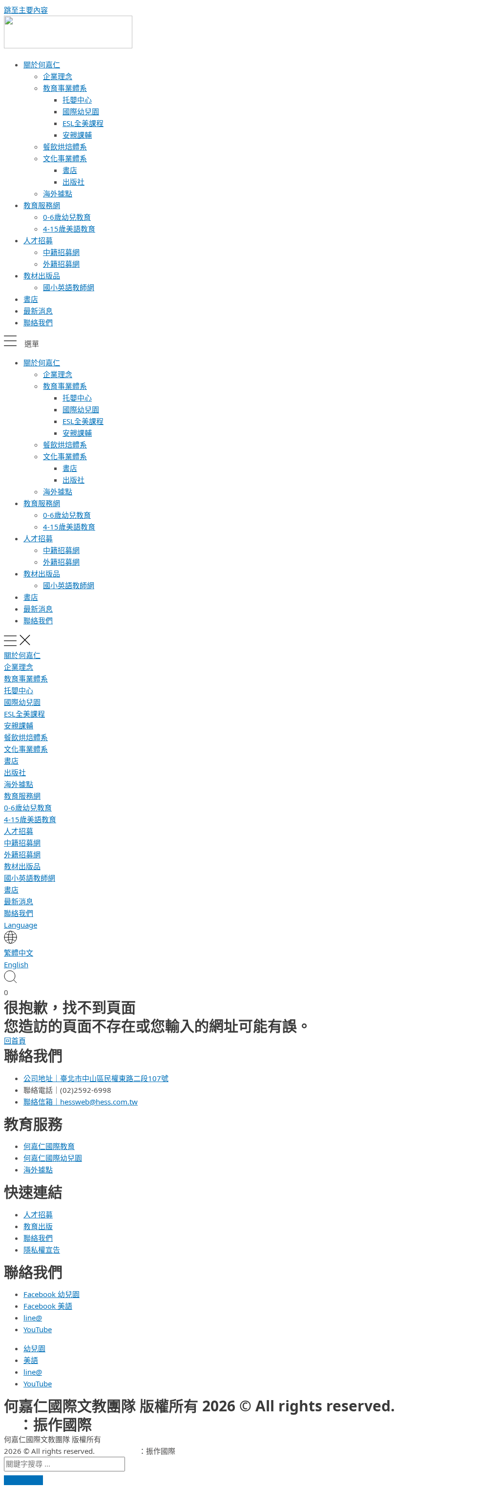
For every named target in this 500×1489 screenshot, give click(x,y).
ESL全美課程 (83, 123)
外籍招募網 (61, 264)
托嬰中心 (77, 100)
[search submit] (23, 1480)
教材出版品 (41, 275)
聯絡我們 (38, 322)
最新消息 (38, 311)
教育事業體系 (65, 88)
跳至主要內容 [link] (26, 10)
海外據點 (57, 193)
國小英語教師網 (68, 287)
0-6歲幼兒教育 (67, 217)
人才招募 (38, 240)
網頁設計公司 (117, 1451)
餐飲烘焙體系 (65, 146)
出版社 (73, 182)
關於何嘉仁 (41, 64)
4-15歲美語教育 (69, 229)
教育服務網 (41, 205)
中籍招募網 (61, 252)
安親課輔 (77, 135)
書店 (69, 170)
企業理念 (57, 76)
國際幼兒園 (80, 111)
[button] (250, 342)
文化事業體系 (65, 158)
